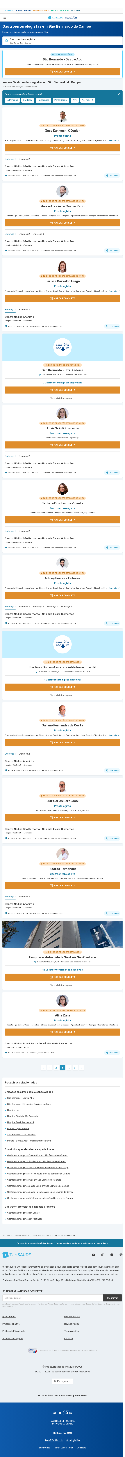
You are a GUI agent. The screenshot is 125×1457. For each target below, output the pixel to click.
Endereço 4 (52, 606)
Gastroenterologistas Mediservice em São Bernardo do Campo (37, 1167)
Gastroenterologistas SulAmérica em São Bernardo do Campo (37, 1155)
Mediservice (43, 100)
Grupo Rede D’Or (78, 1395)
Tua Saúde (7, 11)
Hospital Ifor (13, 1110)
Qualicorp (81, 1447)
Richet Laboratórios (63, 1447)
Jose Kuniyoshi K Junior (62, 130)
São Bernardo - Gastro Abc (62, 59)
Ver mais (86, 100)
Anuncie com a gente (12, 1338)
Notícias (75, 11)
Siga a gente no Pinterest (121, 1254)
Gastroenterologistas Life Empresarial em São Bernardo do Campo (40, 1198)
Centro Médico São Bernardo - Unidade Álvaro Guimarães (39, 166)
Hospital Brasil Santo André (17, 1047)
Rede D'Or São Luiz (54, 1440)
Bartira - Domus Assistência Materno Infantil (29, 1140)
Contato (68, 1338)
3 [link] (62, 1067)
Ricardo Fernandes (63, 869)
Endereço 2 (24, 159)
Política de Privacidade (13, 1331)
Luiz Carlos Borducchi (62, 801)
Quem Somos (9, 1316)
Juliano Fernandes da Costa (62, 725)
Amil (75, 100)
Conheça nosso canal (93, 1254)
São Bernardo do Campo (64, 1235)
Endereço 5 (66, 606)
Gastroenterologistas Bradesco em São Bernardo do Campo (36, 1161)
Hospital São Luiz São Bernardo (18, 170)
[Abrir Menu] (4, 17)
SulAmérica (12, 100)
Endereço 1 (10, 159)
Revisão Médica (71, 1324)
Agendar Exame (41, 11)
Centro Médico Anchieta (19, 317)
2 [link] (56, 1067)
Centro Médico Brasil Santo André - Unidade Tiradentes (38, 1043)
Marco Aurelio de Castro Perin (62, 206)
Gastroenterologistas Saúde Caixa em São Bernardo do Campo (38, 1186)
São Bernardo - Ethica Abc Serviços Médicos (29, 1104)
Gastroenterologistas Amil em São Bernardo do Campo (34, 1180)
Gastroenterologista (42, 1235)
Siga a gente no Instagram (102, 1254)
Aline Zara (62, 1015)
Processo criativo (11, 1324)
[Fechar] (118, 94)
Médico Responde (60, 11)
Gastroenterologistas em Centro (23, 1213)
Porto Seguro (61, 100)
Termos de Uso (71, 1331)
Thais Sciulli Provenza (62, 428)
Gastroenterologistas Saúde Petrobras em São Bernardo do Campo (40, 1192)
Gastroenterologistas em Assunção (24, 1219)
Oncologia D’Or (73, 1440)
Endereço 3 (38, 234)
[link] (43, 1067)
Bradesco (27, 100)
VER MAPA (114, 176)
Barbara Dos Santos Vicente (62, 503)
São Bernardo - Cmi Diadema (21, 1134)
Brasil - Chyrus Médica (18, 1128)
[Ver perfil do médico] (62, 116)
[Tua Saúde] (16, 1255)
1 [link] (49, 1067)
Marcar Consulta (22, 1235)
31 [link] (75, 1067)
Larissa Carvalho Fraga (62, 281)
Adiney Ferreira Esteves (62, 578)
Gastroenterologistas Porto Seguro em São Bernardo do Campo (38, 1173)
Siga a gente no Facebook (111, 1254)
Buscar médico (23, 11)
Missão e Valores (72, 1316)
